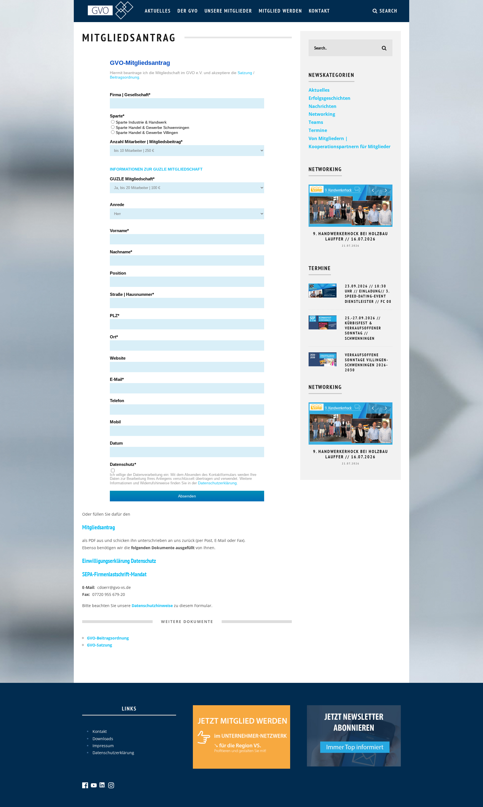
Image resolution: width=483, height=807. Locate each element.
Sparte (116, 116)
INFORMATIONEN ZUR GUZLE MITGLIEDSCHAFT (156, 169)
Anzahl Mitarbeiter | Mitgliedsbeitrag (145, 142)
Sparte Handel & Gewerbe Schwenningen (152, 127)
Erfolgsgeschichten (330, 98)
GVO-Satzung (99, 645)
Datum (116, 443)
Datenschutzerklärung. (218, 483)
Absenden (187, 496)
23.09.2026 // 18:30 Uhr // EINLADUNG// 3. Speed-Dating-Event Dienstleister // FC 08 (368, 294)
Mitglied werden (280, 11)
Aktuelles (158, 11)
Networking (322, 114)
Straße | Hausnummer (131, 294)
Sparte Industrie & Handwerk (141, 122)
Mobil (115, 422)
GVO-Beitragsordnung (108, 638)
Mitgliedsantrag (98, 527)
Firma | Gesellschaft (129, 95)
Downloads (103, 738)
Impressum (103, 745)
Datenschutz (122, 464)
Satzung (245, 72)
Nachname (120, 252)
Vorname (118, 230)
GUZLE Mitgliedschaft (131, 179)
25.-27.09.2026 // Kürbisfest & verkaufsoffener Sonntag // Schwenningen (363, 328)
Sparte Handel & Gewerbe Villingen (147, 132)
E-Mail (116, 379)
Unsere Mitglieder (228, 11)
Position (118, 273)
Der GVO (187, 11)
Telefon (117, 400)
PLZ (114, 315)
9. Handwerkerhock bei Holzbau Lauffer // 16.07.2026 (350, 236)
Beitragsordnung (124, 77)
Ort (113, 337)
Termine (318, 130)
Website (118, 358)
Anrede (117, 204)
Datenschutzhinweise (152, 605)
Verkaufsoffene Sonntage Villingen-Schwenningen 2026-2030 (366, 362)
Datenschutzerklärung (113, 752)
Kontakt (319, 11)
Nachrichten (323, 106)
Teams (316, 122)
